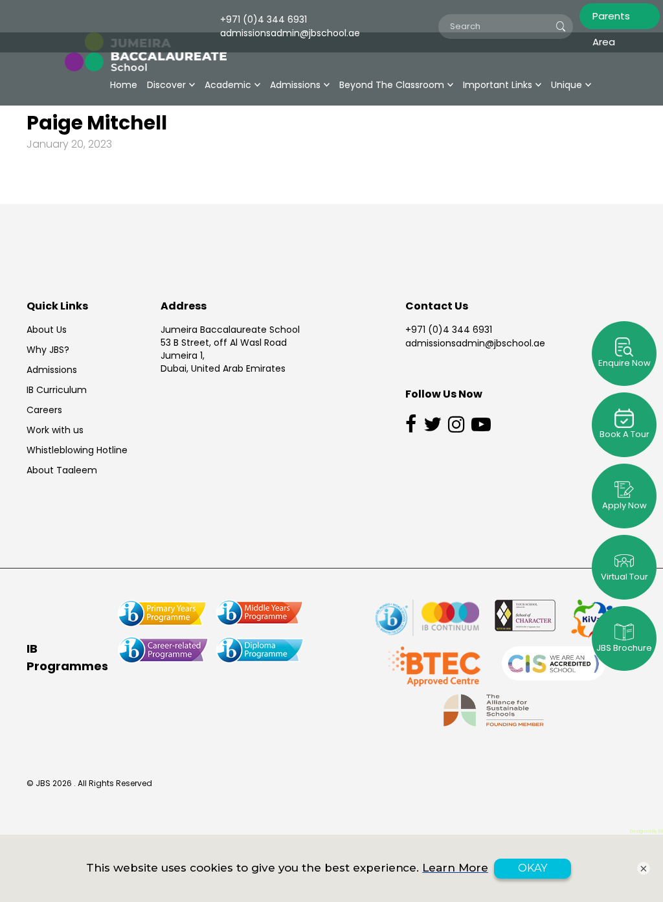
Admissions (295, 84)
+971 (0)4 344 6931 (448, 329)
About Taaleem (62, 470)
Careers (44, 409)
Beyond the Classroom (391, 84)
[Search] (560, 26)
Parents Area (611, 19)
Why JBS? (48, 349)
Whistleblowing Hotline (77, 450)
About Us (47, 329)
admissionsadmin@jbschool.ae (475, 343)
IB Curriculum (57, 389)
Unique (566, 84)
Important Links (497, 84)
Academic (228, 84)
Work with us (55, 429)
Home (123, 84)
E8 (660, 831)
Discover (166, 84)
